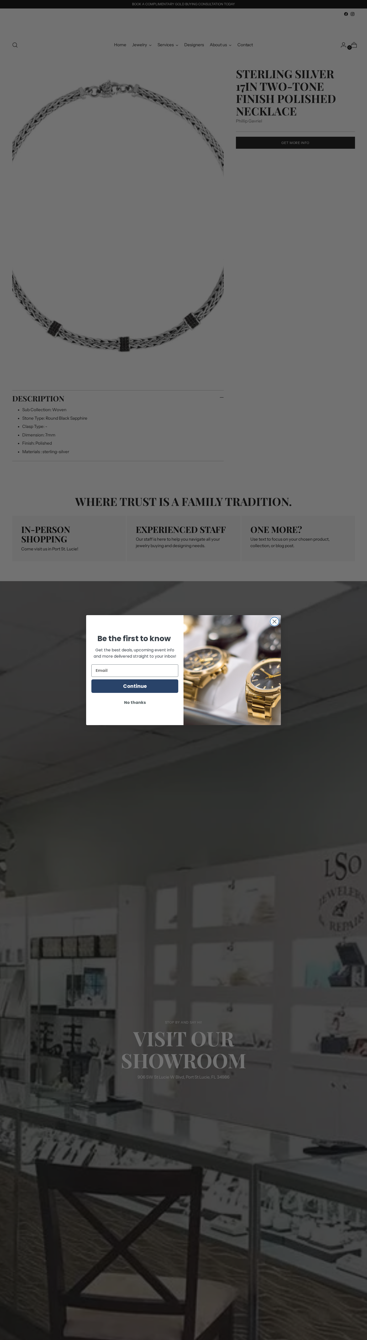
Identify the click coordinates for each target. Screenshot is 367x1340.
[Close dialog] (274, 621)
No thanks (135, 702)
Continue (135, 686)
